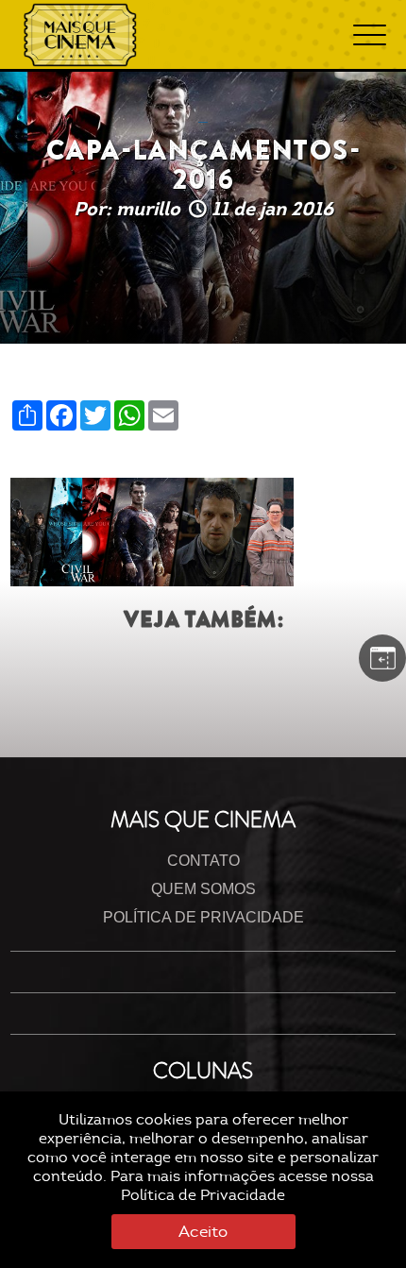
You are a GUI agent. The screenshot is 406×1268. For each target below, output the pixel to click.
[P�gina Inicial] (80, 35)
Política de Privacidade (203, 1195)
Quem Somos (203, 889)
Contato (203, 861)
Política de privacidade (203, 917)
